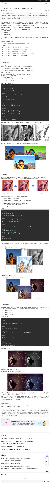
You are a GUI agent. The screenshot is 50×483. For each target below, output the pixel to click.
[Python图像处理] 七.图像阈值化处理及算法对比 (12, 461)
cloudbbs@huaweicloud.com (11, 415)
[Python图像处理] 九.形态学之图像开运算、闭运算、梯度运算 (15, 466)
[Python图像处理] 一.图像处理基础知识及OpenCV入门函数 (16, 47)
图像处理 (8, 419)
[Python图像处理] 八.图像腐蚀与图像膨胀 (10, 463)
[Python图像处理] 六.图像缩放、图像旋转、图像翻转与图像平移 (16, 458)
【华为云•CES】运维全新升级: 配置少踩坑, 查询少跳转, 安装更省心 (16, 449)
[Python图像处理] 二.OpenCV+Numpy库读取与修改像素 (15, 49)
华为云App (46, 0)
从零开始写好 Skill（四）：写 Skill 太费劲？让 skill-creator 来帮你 (16, 438)
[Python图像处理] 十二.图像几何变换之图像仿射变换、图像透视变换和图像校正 (19, 468)
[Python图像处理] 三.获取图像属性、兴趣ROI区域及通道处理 (16, 51)
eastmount (5, 10)
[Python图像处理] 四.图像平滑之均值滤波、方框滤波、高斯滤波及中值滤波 (19, 53)
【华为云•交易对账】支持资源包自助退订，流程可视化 (14, 444)
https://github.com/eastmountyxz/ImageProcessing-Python (16, 43)
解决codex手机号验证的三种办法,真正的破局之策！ (13, 446)
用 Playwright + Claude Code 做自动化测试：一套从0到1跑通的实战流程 (18, 441)
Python (2, 419)
